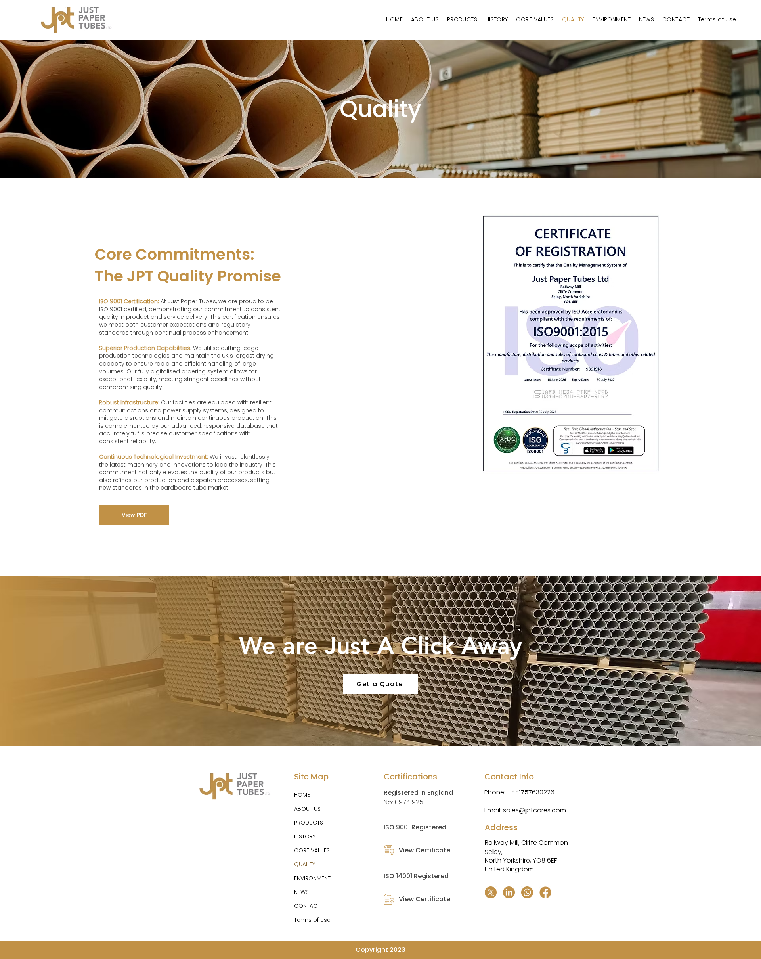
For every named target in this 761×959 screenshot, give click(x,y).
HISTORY (304, 836)
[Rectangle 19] (527, 892)
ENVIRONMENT (312, 878)
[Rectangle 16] (509, 892)
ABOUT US (307, 809)
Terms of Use (312, 920)
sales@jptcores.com (534, 810)
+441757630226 (529, 792)
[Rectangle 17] (545, 892)
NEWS (301, 892)
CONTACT (307, 906)
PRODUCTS (308, 823)
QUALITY (304, 864)
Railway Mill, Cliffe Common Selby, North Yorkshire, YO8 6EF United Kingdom (526, 856)
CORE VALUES (312, 850)
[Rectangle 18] (491, 892)
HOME (302, 795)
